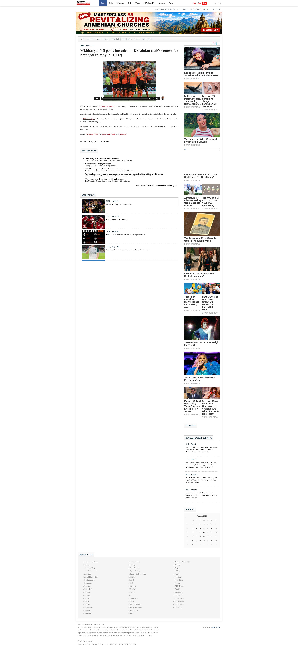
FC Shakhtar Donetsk (107, 106)
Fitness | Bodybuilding (137, 574)
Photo (171, 3)
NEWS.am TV (149, 3)
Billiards (87, 592)
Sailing (177, 571)
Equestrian (88, 613)
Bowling (87, 595)
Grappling (133, 586)
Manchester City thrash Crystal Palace (120, 204)
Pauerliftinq (133, 610)
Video (137, 3)
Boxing (105, 39)
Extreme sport (134, 562)
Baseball (87, 586)
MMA (131, 601)
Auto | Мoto (127, 39)
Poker (131, 613)
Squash (177, 583)
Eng (204, 3)
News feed (182, 9)
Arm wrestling (89, 568)
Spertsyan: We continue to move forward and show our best (128, 250)
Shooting (178, 577)
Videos (216, 9)
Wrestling (178, 607)
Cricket (87, 604)
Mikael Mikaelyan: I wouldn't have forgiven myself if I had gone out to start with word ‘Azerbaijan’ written (202, 480)
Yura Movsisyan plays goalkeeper (98, 164)
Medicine (120, 3)
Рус (199, 3)
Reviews (162, 3)
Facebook (106, 134)
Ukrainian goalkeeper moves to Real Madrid (102, 159)
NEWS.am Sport (89, 119)
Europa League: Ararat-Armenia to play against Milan (125, 235)
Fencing (132, 565)
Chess (98, 39)
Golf (131, 583)
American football (90, 562)
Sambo (177, 574)
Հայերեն (93, 141)
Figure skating (134, 571)
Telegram (122, 134)
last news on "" (156, 186)
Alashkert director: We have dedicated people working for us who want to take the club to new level (201, 495)
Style (111, 3)
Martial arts (133, 598)
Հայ (194, 3)
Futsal (131, 580)
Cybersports (88, 607)
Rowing (177, 565)
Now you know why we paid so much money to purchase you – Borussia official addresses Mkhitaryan (124, 174)
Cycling (87, 610)
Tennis (136, 39)
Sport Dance (179, 580)
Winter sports (179, 604)
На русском (104, 141)
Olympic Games (135, 604)
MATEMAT (216, 627)
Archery (87, 565)
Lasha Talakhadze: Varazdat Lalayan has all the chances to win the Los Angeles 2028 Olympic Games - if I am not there (201, 449)
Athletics (87, 574)
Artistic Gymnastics (91, 571)
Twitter (113, 134)
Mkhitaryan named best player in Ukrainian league (104, 179)
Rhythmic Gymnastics (183, 562)
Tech (129, 3)
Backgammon (89, 580)
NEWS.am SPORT (93, 134)
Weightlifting (179, 601)
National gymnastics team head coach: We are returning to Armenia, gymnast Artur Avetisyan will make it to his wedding (201, 464)
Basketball (115, 39)
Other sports (147, 39)
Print (84, 141)
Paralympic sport (135, 607)
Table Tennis (179, 586)
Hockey (132, 592)
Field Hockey (134, 568)
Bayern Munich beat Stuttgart (116, 219)
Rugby (177, 568)
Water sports (179, 598)
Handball (132, 589)
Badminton (88, 583)
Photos (207, 9)
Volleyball (178, 595)
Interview (195, 9)
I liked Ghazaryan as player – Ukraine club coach (104, 169)
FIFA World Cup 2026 (165, 9)
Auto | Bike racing (91, 577)
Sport (103, 3)
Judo (131, 595)
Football (89, 39)
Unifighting (179, 592)
